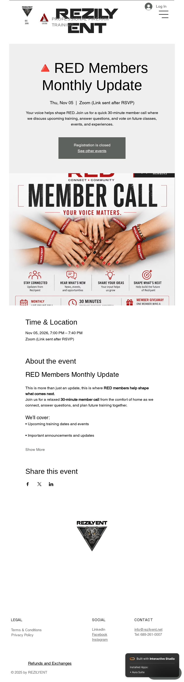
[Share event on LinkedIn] (51, 484)
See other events (92, 151)
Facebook (99, 634)
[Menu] (164, 14)
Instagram (100, 639)
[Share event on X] (39, 484)
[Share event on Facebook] (27, 484)
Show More (35, 449)
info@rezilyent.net (148, 629)
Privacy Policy (22, 635)
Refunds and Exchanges (50, 663)
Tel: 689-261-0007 (148, 634)
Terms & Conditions (26, 630)
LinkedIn (98, 629)
